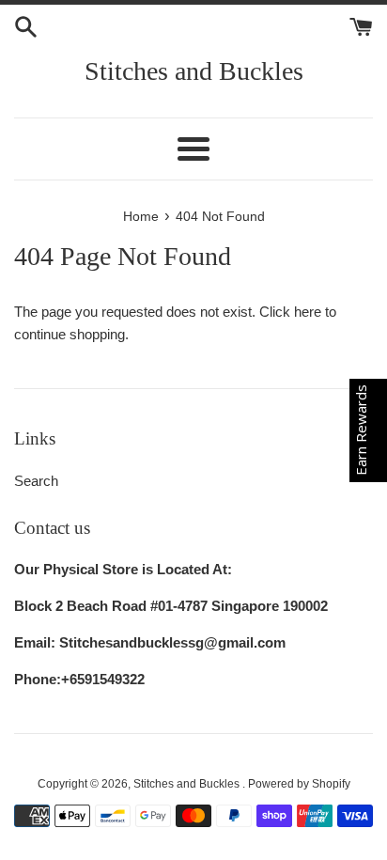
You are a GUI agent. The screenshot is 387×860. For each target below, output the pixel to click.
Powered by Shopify (299, 783)
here (307, 312)
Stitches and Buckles (194, 71)
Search (36, 481)
